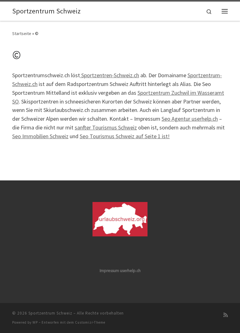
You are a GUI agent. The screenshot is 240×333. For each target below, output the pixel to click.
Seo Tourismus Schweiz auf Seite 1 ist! (125, 136)
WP (35, 322)
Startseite (21, 33)
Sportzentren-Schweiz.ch (109, 75)
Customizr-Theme (90, 322)
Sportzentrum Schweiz (50, 313)
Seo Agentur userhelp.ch (190, 118)
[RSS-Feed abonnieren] (225, 315)
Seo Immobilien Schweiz (40, 136)
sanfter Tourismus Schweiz (106, 127)
